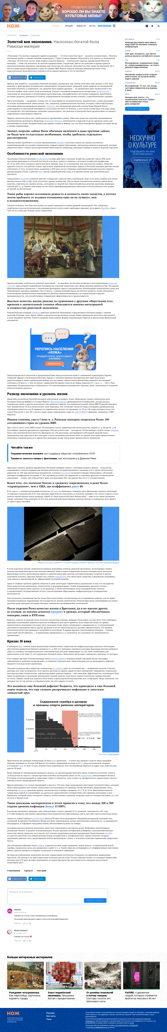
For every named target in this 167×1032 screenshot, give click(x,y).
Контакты (51, 1016)
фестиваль (129, 39)
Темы (49, 1019)
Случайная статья (114, 25)
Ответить (17, 923)
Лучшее (69, 26)
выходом (108, 833)
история (42, 870)
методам (60, 142)
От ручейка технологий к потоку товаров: (99, 997)
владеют (114, 430)
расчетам (65, 473)
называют (25, 178)
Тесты (92, 26)
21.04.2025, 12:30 (20, 933)
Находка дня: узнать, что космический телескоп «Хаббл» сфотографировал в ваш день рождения (140, 100)
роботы (128, 71)
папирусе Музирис (54, 121)
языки (128, 51)
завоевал (55, 491)
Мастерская (104, 26)
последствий (38, 818)
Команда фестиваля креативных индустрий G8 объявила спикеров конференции (141, 44)
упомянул (50, 106)
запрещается (90, 1021)
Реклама (50, 1013)
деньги (29, 870)
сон (126, 60)
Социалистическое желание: (53, 453)
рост (64, 632)
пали (21, 765)
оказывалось (86, 775)
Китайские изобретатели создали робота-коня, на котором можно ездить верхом (141, 76)
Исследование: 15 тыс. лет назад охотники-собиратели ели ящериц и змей (141, 88)
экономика (12, 35)
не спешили (58, 668)
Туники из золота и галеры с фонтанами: (53, 458)
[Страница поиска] (158, 26)
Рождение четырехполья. (25, 995)
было (40, 171)
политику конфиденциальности (98, 1027)
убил (113, 795)
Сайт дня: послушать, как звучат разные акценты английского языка (142, 55)
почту (132, 1023)
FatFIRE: (141, 995)
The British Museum (111, 563)
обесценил (22, 790)
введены (41, 845)
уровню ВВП (80, 412)
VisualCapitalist (113, 754)
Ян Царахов (23, 35)
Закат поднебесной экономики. (61, 995)
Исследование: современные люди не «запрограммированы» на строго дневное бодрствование (142, 65)
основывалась (42, 159)
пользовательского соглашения (126, 1025)
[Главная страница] (13, 26)
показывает (60, 576)
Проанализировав (58, 401)
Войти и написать (95, 900)
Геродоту (105, 208)
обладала (36, 312)
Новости (81, 26)
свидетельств (102, 91)
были (20, 646)
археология (130, 83)
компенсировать (58, 658)
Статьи (55, 26)
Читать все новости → (137, 109)
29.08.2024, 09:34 (20, 912)
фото (127, 94)
